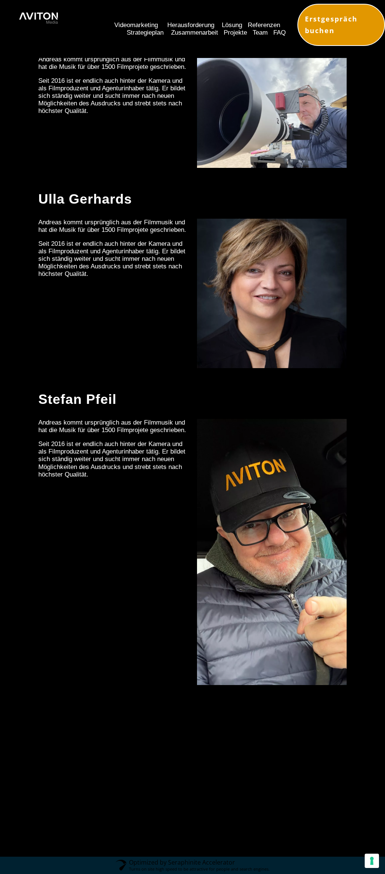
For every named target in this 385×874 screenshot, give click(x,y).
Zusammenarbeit (194, 32)
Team (259, 32)
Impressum (192, 839)
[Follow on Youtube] (152, 810)
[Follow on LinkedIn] (205, 810)
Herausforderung (190, 25)
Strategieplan (145, 32)
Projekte (235, 32)
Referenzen (264, 25)
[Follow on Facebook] (232, 810)
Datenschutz (234, 839)
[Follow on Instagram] (178, 810)
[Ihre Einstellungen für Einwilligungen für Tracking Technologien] (372, 861)
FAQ (279, 32)
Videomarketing (136, 25)
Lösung (232, 25)
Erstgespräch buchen (331, 24)
